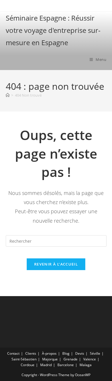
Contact (13, 353)
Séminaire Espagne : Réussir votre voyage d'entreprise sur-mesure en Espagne (53, 30)
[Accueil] (7, 95)
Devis (79, 353)
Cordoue (27, 364)
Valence (89, 359)
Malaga (86, 364)
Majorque (50, 359)
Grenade (70, 359)
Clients (30, 353)
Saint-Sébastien (23, 359)
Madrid (46, 364)
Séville (95, 353)
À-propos (49, 353)
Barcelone (65, 364)
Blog (65, 353)
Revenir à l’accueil (56, 264)
